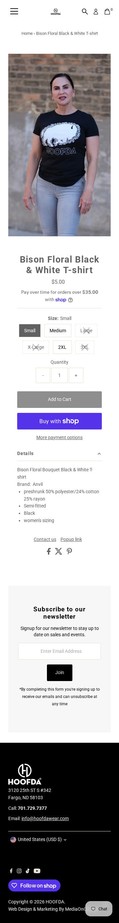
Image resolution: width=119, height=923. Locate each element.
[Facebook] (11, 872)
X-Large (38, 348)
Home (27, 33)
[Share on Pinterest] (69, 553)
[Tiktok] (27, 872)
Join (59, 672)
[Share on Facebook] (49, 553)
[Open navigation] (14, 11)
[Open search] (85, 12)
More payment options (59, 437)
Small (29, 330)
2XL (62, 347)
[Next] (35, 64)
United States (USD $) (40, 839)
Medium (58, 330)
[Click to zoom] (100, 64)
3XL (87, 348)
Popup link (71, 539)
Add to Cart (59, 399)
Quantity (59, 362)
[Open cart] (107, 12)
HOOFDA (55, 901)
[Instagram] (19, 872)
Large (89, 331)
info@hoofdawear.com (45, 818)
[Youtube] (37, 872)
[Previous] (19, 64)
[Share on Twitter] (59, 553)
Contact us (45, 539)
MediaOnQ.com (81, 909)
